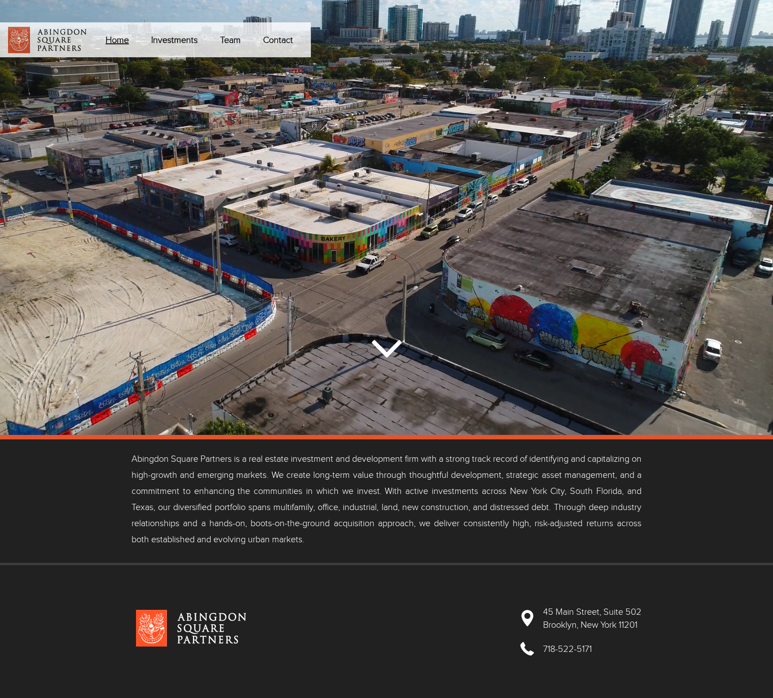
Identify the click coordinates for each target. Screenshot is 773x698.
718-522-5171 (567, 649)
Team (230, 39)
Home (117, 39)
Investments (174, 39)
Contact (278, 39)
